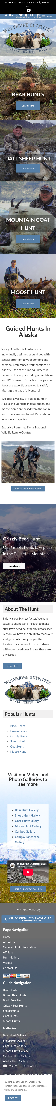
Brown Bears (18, 731)
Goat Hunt (17, 746)
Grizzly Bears (18, 736)
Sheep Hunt (17, 741)
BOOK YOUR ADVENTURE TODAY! (22, 2)
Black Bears (17, 725)
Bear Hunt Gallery (27, 810)
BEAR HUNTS (28, 94)
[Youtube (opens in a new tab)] (28, 10)
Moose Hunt (28, 292)
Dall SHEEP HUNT (28, 158)
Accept (13, 1098)
